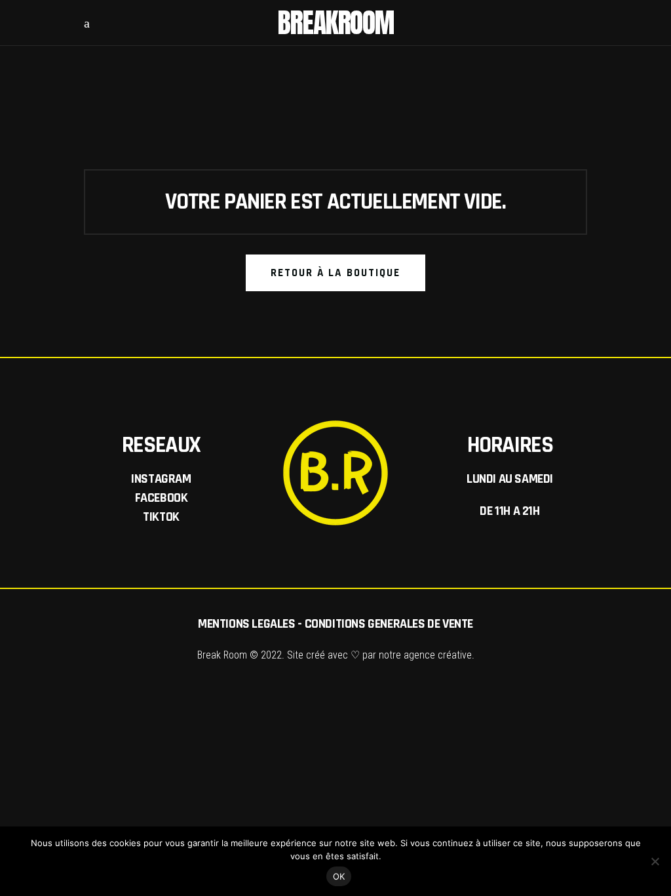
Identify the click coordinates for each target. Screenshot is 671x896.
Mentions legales (247, 623)
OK (339, 876)
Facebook (161, 497)
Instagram (161, 478)
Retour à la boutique (335, 273)
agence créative (438, 655)
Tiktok (161, 516)
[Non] (654, 861)
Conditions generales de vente (389, 623)
